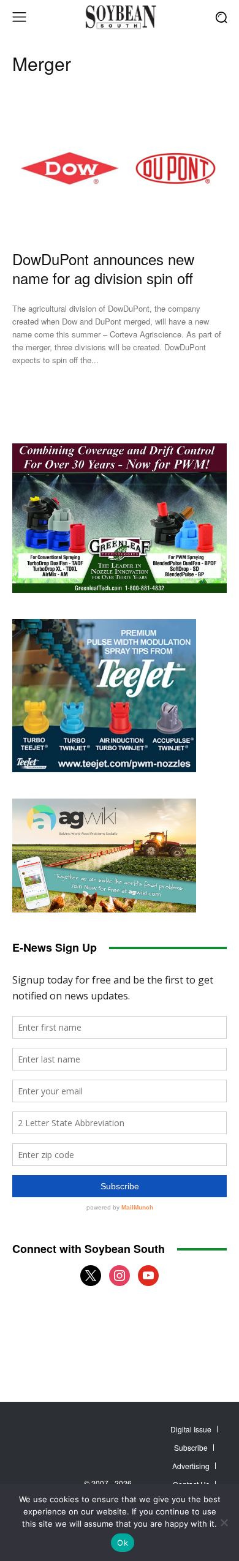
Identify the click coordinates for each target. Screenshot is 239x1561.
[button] (221, 17)
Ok (122, 1543)
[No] (224, 1522)
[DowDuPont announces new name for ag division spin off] (119, 168)
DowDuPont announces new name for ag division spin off (103, 268)
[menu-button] (19, 17)
